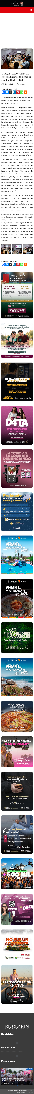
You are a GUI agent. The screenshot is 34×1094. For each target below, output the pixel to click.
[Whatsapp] (21, 92)
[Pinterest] (18, 92)
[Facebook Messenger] (7, 92)
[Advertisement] (17, 31)
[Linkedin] (14, 92)
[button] (31, 10)
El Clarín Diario (9, 84)
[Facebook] (3, 92)
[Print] (25, 92)
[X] (10, 92)
